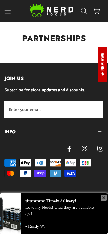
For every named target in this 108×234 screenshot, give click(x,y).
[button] (97, 10)
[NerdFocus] (51, 10)
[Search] (83, 10)
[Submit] (95, 109)
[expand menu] (7, 10)
